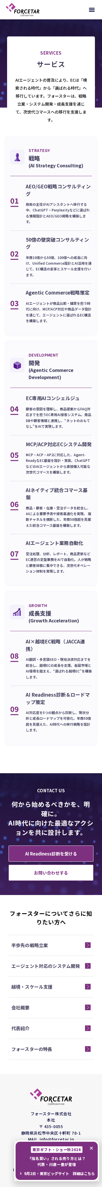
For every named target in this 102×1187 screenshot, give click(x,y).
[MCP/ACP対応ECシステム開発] (14, 456)
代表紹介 (20, 1028)
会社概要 (20, 1007)
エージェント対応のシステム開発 (45, 965)
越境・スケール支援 (31, 986)
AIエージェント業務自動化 (54, 542)
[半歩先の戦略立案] (88, 945)
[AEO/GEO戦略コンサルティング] (14, 202)
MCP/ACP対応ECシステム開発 (59, 444)
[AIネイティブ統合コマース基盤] (14, 506)
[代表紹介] (88, 1028)
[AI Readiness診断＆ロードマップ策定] (14, 711)
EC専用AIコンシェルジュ (53, 398)
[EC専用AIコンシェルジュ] (14, 410)
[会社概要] (88, 1007)
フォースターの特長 (31, 1049)
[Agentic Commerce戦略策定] (14, 305)
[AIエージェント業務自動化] (14, 555)
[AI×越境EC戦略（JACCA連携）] (14, 657)
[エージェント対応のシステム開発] (88, 966)
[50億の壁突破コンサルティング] (14, 255)
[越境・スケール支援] (88, 986)
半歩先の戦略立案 (29, 945)
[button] (91, 9)
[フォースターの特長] (88, 1049)
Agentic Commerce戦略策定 (58, 292)
